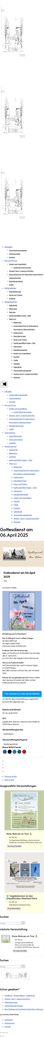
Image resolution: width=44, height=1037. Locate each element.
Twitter (10, 752)
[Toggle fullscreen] (5, 1032)
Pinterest (24, 752)
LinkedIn (14, 752)
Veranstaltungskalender (18, 250)
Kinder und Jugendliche (17, 264)
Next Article (9, 780)
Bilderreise (13, 309)
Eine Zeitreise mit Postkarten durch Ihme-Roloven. (24, 1009)
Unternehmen (10, 288)
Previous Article (11, 776)
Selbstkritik (13, 305)
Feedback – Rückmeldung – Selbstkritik (20, 995)
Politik (11, 285)
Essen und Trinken (15, 295)
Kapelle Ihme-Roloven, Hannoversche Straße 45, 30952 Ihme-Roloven (21, 723)
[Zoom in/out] (7, 1032)
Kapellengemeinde (16, 281)
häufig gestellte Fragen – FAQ (20, 316)
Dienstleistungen (15, 292)
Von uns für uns (11, 260)
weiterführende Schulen (22, 268)
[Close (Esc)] (1, 1032)
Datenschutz (18, 333)
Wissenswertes (11, 302)
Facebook (5, 752)
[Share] (3, 1032)
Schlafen (12, 298)
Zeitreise (12, 312)
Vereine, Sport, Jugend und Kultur (21, 271)
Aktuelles (8, 247)
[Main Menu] (3, 384)
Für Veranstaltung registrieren (22, 694)
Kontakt (12, 257)
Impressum (18, 347)
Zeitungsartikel (14, 254)
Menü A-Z (12, 319)
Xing (19, 752)
